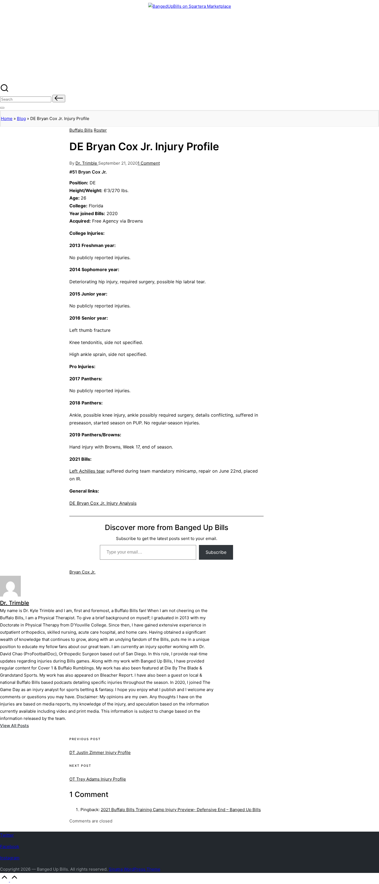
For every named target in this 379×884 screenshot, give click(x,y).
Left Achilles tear (87, 471)
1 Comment (149, 163)
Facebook (9, 846)
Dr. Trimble (14, 603)
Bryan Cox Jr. (82, 572)
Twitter (7, 835)
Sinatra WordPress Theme (134, 869)
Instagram (9, 857)
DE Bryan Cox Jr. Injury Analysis (103, 503)
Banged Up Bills (31, 24)
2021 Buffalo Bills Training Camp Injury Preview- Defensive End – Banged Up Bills (181, 809)
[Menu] (2, 108)
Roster (100, 130)
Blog (21, 118)
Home (6, 118)
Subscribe (216, 552)
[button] (58, 98)
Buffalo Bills (81, 130)
